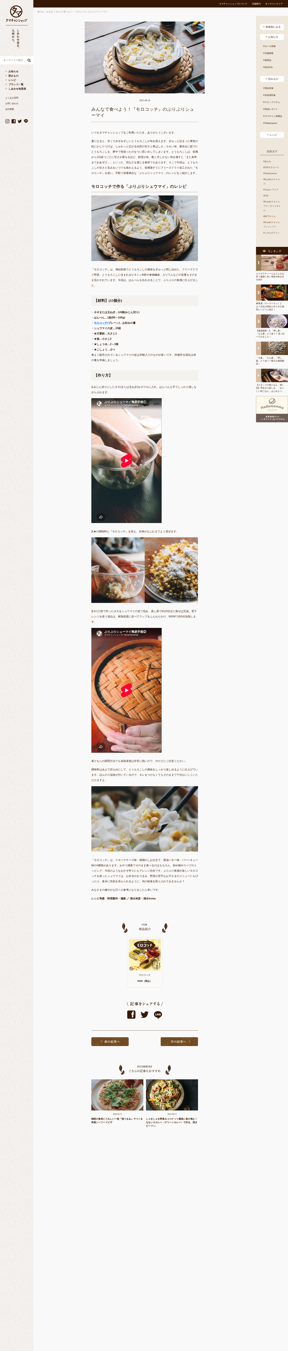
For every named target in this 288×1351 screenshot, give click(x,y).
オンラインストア (274, 3)
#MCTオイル (269, 216)
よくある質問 (11, 98)
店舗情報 (269, 53)
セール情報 (270, 46)
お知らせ (13, 71)
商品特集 (269, 88)
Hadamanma (271, 123)
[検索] (29, 60)
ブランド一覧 (16, 84)
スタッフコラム (272, 102)
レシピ (12, 80)
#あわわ (267, 161)
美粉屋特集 (270, 95)
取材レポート (271, 109)
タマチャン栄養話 (273, 116)
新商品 (268, 60)
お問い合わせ (11, 103)
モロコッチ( (101, 322)
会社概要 (9, 109)
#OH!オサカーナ (271, 167)
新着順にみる (273, 27)
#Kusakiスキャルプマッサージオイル (272, 206)
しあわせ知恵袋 (17, 88)
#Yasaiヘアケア (270, 189)
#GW (265, 195)
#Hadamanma (270, 173)
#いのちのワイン (271, 233)
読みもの (13, 75)
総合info (269, 67)
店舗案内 (256, 3)
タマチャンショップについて (233, 3)
